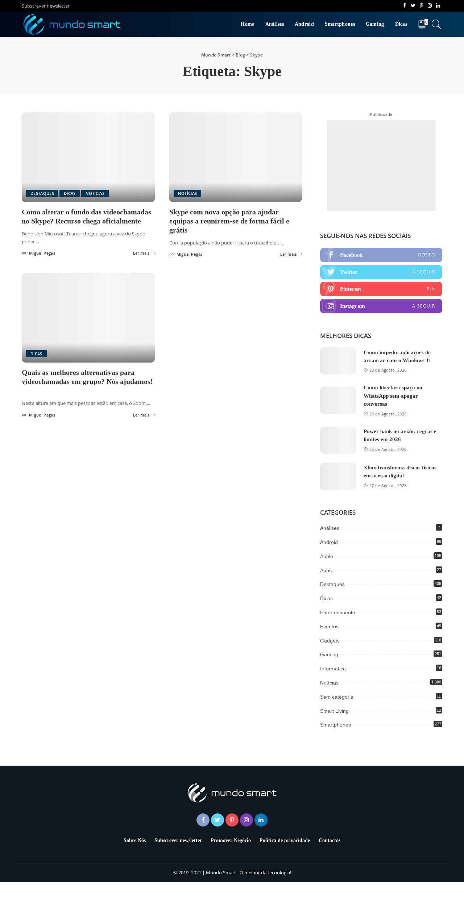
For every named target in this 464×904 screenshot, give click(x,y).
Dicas (70, 193)
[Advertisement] (381, 165)
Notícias (95, 193)
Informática (333, 668)
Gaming (329, 654)
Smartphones (335, 725)
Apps (326, 570)
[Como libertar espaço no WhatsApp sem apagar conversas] (338, 400)
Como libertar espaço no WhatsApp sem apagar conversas (393, 396)
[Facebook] (381, 255)
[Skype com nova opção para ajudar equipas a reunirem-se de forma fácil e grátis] (235, 157)
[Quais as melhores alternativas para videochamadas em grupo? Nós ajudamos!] (88, 318)
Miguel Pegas (42, 253)
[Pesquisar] (436, 24)
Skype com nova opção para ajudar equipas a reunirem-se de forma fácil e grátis (229, 221)
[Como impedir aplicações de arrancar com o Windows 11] (338, 360)
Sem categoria (336, 697)
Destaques (42, 193)
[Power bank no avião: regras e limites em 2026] (338, 440)
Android (329, 542)
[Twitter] (381, 272)
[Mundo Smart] (72, 24)
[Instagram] (381, 306)
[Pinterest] (381, 289)
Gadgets (330, 641)
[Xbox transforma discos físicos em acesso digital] (338, 476)
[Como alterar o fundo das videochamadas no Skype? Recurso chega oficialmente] (88, 157)
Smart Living (334, 711)
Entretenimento (337, 612)
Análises (329, 528)
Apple (326, 556)
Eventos (329, 626)
